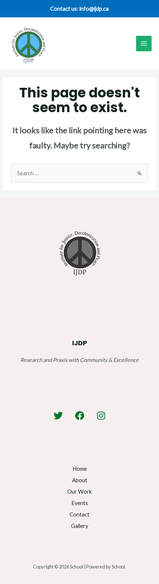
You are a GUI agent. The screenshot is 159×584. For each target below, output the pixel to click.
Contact (79, 514)
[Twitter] (58, 415)
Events (79, 503)
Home (79, 469)
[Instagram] (101, 415)
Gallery (79, 526)
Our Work (79, 491)
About (79, 480)
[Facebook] (79, 415)
